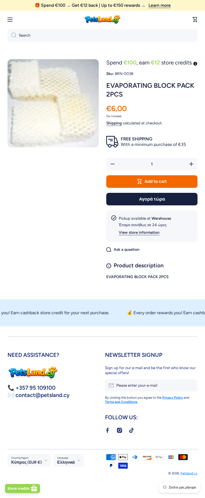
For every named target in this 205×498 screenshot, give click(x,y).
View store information (139, 232)
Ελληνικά (66, 462)
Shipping (114, 123)
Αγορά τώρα (152, 199)
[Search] (12, 35)
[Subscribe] (191, 385)
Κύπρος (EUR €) (26, 462)
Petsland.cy (189, 473)
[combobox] (103, 35)
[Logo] (102, 19)
